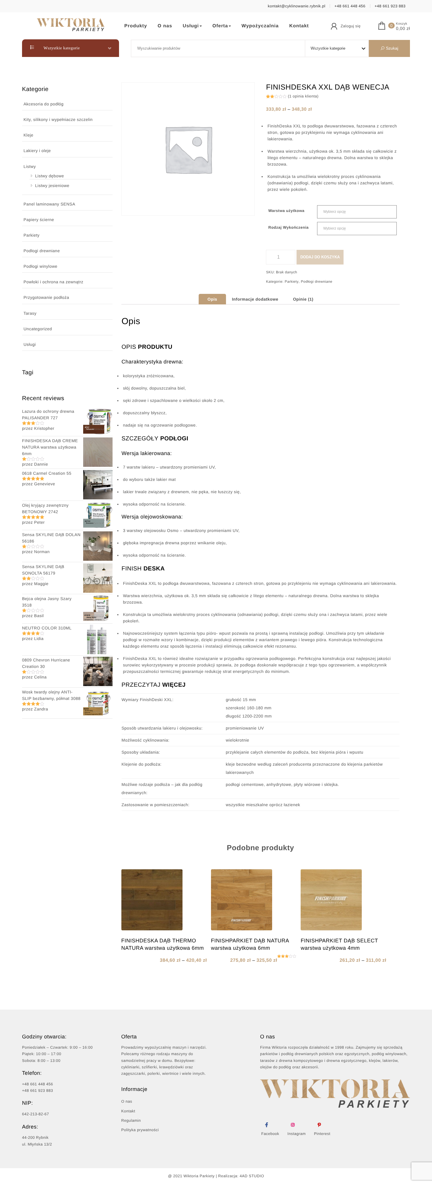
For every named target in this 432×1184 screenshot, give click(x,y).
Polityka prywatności (140, 1130)
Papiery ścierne (39, 219)
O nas (165, 25)
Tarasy (30, 313)
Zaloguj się (351, 26)
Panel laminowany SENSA (49, 204)
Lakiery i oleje (37, 150)
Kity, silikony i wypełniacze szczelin (58, 119)
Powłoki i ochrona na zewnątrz (53, 281)
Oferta (220, 25)
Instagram (296, 1133)
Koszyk (401, 24)
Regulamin (131, 1120)
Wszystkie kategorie (61, 48)
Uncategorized (38, 328)
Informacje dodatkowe (255, 299)
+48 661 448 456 (349, 6)
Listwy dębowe (49, 176)
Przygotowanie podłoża (46, 297)
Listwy (30, 166)
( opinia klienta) (303, 96)
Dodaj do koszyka (320, 257)
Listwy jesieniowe (52, 185)
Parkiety (32, 235)
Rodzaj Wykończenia (288, 227)
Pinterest (322, 1133)
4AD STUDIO (252, 1176)
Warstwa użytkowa (286, 210)
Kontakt (299, 25)
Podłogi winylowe (40, 266)
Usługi (191, 25)
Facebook (270, 1133)
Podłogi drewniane (42, 250)
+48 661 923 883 (390, 6)
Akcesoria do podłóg (43, 104)
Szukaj (391, 48)
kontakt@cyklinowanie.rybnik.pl (296, 6)
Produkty (135, 25)
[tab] (212, 299)
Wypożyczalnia (260, 25)
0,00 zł (403, 29)
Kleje (29, 135)
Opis (212, 299)
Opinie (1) (303, 299)
